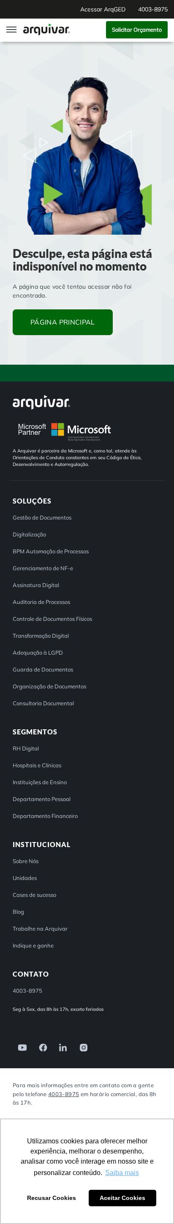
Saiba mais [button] (122, 1172)
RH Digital (26, 748)
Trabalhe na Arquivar (40, 928)
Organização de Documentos (49, 686)
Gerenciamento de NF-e (43, 568)
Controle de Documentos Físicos (52, 618)
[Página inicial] (47, 29)
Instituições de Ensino (40, 782)
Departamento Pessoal (42, 799)
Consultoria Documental (43, 703)
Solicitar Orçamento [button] (137, 29)
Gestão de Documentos (42, 517)
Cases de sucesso (34, 894)
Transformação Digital (41, 635)
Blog (18, 911)
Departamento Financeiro (45, 815)
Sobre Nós (25, 861)
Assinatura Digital (36, 585)
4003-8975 (63, 1094)
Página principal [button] (62, 322)
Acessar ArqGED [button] (102, 9)
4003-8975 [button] (153, 9)
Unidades (25, 878)
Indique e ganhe (33, 945)
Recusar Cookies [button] (51, 1197)
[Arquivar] (41, 402)
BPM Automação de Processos (51, 551)
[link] (20, 1047)
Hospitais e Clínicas (37, 765)
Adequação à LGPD (38, 652)
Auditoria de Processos (41, 601)
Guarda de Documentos (43, 669)
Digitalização (29, 534)
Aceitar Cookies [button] (122, 1197)
